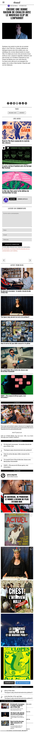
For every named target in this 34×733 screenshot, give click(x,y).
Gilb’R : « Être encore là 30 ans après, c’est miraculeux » (13, 396)
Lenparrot (22, 112)
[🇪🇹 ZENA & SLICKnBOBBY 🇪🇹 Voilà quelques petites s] (17, 496)
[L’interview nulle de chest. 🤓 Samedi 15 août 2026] (17, 596)
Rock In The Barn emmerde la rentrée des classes (15, 142)
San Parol (15, 5)
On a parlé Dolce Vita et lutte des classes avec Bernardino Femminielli (14, 370)
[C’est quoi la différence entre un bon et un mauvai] (17, 630)
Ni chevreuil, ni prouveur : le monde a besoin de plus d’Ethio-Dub (16, 291)
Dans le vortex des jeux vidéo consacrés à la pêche (15, 343)
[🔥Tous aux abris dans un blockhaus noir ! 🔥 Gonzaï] (17, 663)
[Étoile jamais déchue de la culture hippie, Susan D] (17, 563)
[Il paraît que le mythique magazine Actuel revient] (17, 529)
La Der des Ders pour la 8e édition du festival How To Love (15, 192)
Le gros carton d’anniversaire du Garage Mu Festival (16, 167)
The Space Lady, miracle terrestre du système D (15, 317)
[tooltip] (8, 103)
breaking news (13, 112)
